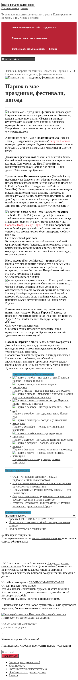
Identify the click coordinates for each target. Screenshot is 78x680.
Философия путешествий (26, 27)
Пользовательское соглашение (27, 528)
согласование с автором (46, 538)
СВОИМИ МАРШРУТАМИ (46, 582)
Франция (34, 70)
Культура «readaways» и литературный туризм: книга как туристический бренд (41, 504)
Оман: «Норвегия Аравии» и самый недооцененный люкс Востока (35, 478)
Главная (11, 70)
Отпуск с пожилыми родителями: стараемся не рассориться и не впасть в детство (42, 498)
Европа (53, 49)
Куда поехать (51, 27)
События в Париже (54, 70)
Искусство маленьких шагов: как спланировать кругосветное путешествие (42, 485)
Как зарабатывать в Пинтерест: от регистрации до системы (33, 616)
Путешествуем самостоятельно (29, 38)
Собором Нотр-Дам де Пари (22, 224)
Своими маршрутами (14, 8)
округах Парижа (60, 141)
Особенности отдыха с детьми (28, 49)
